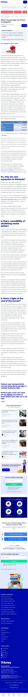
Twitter (4, 650)
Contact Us (4, 639)
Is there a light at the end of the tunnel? (13, 39)
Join (25, 2)
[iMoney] (4, 2)
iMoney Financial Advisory (7, 621)
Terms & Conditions (8, 548)
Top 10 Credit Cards (6, 596)
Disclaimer (15, 682)
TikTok (4, 657)
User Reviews (4, 637)
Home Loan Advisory (6, 623)
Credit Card (7, 13)
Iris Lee (4, 26)
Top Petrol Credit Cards (7, 599)
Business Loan (20, 507)
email (17, 545)
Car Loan (16, 16)
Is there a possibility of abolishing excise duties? (12, 36)
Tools (9, 695)
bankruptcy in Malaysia (7, 170)
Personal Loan (8, 507)
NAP (4, 333)
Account (25, 695)
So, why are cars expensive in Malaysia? (12, 33)
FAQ (2, 641)
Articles (19, 695)
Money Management (7, 12)
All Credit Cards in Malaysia (8, 611)
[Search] (25, 7)
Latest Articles (7, 16)
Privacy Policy (21, 548)
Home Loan (19, 515)
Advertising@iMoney (14, 685)
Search (13, 695)
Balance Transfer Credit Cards (8, 614)
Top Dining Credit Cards (7, 609)
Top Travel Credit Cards (7, 603)
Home (2, 16)
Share (23, 25)
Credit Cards (8, 515)
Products (3, 695)
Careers (3, 634)
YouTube (5, 655)
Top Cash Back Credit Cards (8, 607)
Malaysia (4, 135)
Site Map (21, 682)
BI (4, 401)
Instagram (5, 652)
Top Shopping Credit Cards (8, 601)
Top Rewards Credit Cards (7, 605)
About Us (3, 630)
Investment (18, 12)
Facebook (5, 648)
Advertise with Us (5, 632)
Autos (12, 16)
